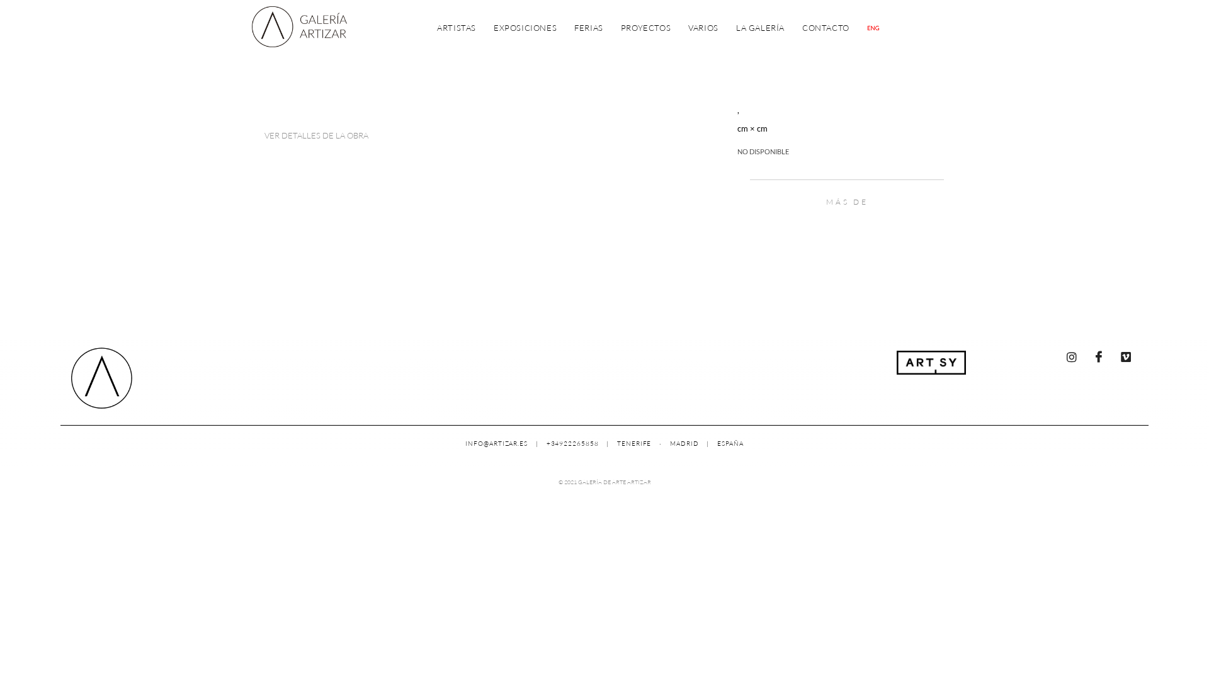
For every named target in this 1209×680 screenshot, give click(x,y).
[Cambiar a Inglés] (873, 28)
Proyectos (646, 28)
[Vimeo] (1125, 357)
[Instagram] (1071, 357)
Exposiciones (525, 28)
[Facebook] (1098, 357)
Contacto (825, 28)
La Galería (760, 28)
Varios (703, 28)
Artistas (456, 28)
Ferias (588, 28)
